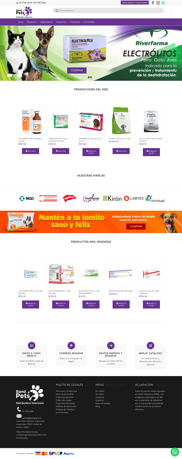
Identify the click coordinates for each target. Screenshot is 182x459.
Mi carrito (100, 394)
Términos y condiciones (66, 391)
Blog (98, 406)
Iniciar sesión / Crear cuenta (135, 2)
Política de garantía (64, 397)
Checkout (100, 397)
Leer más (31, 151)
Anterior (2, 52)
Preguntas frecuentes (65, 403)
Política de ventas (63, 400)
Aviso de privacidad (64, 394)
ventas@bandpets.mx (31, 418)
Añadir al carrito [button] (92, 152)
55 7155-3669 (25, 2)
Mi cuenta (100, 391)
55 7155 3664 (40, 2)
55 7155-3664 (27, 411)
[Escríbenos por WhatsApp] (175, 452)
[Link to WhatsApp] (163, 3)
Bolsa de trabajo (103, 403)
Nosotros (100, 400)
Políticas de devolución (66, 406)
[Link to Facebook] (153, 3)
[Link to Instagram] (158, 3)
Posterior (179, 52)
